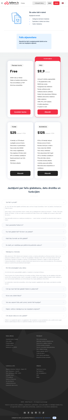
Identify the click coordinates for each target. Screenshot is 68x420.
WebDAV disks (10, 375)
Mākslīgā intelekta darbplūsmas (44, 341)
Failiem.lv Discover (11, 379)
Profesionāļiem (10, 343)
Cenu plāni (9, 341)
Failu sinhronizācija (41, 339)
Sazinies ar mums (41, 369)
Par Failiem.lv (39, 371)
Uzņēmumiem (10, 345)
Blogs (37, 377)
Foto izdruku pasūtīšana (42, 355)
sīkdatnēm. (48, 417)
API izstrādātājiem (41, 373)
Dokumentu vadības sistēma (44, 343)
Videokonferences (11, 383)
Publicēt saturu (40, 353)
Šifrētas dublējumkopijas (43, 345)
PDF (16, 373)
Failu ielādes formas (41, 349)
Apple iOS (23, 369)
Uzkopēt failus (39, 3)
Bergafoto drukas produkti (43, 357)
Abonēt (48, 112)
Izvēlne (2, 3)
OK (54, 417)
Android (18, 369)
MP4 (19, 373)
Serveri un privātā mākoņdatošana (45, 347)
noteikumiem (39, 417)
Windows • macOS (14, 371)
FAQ (37, 375)
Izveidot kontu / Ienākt (12, 339)
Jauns (56, 3)
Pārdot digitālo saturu (42, 351)
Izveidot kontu (20, 112)
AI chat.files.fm (10, 381)
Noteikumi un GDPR (11, 347)
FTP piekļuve (9, 377)
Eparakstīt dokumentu (12, 385)
